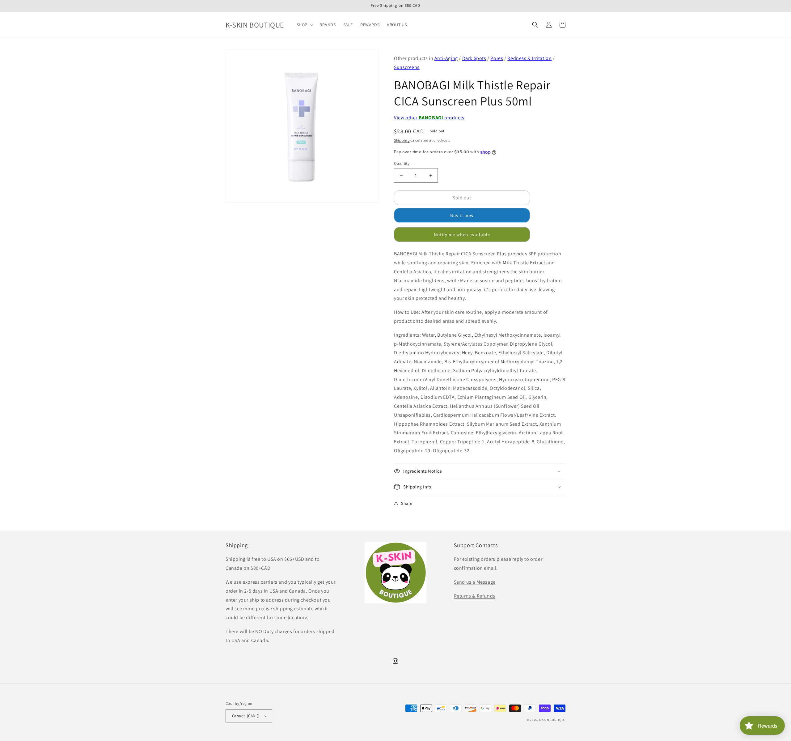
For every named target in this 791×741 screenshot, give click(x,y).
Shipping (402, 140)
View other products (429, 117)
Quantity (401, 163)
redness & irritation (529, 58)
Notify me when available (462, 234)
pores (496, 58)
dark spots (474, 58)
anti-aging (446, 58)
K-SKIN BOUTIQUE (552, 720)
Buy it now (462, 215)
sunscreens (407, 67)
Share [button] (406, 503)
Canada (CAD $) (246, 715)
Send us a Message (475, 582)
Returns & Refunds (474, 596)
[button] (304, 24)
